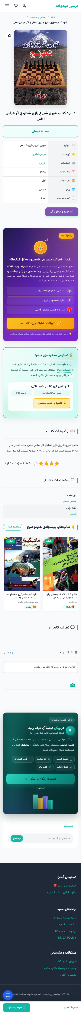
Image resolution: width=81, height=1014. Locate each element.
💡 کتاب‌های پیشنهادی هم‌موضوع (51, 527)
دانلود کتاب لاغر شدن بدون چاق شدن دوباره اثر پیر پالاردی (62, 596)
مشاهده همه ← (13, 527)
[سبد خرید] (16, 6)
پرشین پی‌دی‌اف (67, 6)
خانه (53, 17)
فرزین (42, 163)
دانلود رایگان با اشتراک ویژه (61, 892)
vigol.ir (40, 788)
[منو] (7, 6)
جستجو (17, 838)
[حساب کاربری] (24, 6)
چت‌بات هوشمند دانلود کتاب (60, 968)
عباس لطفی (39, 154)
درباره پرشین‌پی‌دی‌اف (64, 918)
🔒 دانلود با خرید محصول (51, 403)
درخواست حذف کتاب (64, 931)
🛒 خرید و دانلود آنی (61, 211)
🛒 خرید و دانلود (16, 1008)
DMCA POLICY (67, 938)
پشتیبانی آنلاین (68, 975)
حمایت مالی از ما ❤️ (64, 886)
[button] (9, 36)
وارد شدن (9, 652)
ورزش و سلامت (38, 17)
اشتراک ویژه (64, 370)
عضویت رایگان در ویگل (43, 779)
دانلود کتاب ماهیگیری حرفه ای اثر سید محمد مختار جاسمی (22, 596)
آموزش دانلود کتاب (66, 961)
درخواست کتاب (67, 924)
